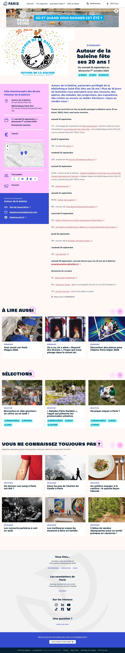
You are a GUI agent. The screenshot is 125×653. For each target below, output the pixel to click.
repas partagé (61, 186)
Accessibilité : (47, 650)
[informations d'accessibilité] (24, 179)
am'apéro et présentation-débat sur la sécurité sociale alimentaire (85, 227)
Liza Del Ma (61, 254)
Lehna (68, 146)
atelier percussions (66, 200)
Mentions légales (24, 650)
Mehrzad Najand (89, 126)
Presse (65, 650)
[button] (26, 153)
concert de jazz (62, 291)
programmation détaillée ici (64, 264)
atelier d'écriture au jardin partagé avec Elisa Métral (79, 220)
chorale (79, 241)
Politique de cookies (88, 650)
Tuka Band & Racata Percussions (80, 206)
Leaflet (24, 166)
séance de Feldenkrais (65, 278)
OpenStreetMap (34, 166)
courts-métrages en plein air (81, 159)
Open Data (74, 650)
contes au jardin (63, 284)
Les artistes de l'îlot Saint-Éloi (76, 129)
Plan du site (102, 650)
